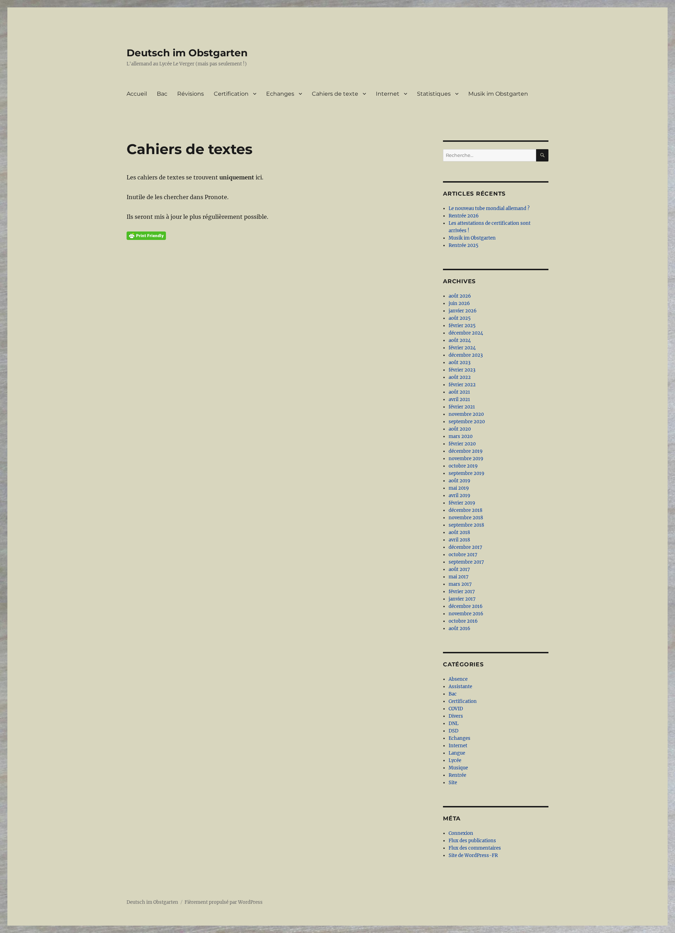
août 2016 (459, 628)
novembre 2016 (466, 614)
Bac (162, 93)
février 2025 (462, 326)
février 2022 (462, 385)
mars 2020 (460, 436)
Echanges (280, 93)
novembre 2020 (466, 414)
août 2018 (459, 532)
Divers (456, 716)
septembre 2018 (466, 525)
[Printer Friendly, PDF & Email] (146, 235)
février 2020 (462, 444)
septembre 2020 (467, 422)
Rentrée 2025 (463, 245)
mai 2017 (459, 577)
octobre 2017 (463, 555)
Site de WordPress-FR (473, 855)
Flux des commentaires (475, 848)
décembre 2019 (466, 451)
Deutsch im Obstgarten (187, 53)
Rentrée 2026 (464, 216)
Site (453, 783)
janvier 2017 (462, 599)
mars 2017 (460, 584)
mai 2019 (459, 488)
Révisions (190, 93)
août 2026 (460, 296)
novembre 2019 (466, 459)
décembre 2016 (466, 606)
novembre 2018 (466, 518)
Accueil (137, 93)
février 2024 (462, 348)
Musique (458, 768)
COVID (456, 709)
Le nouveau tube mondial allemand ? (489, 208)
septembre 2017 (466, 562)
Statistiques (434, 93)
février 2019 (462, 503)
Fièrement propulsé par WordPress (224, 902)
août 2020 (460, 429)
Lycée (455, 760)
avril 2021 (459, 399)
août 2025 (460, 318)
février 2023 (462, 370)
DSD (453, 731)
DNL (453, 723)
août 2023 (459, 363)
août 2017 (459, 569)
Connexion (461, 833)
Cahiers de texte (335, 93)
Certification (231, 93)
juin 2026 (459, 303)
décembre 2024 (466, 333)
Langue (457, 753)
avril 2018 (459, 540)
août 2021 (459, 392)
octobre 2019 (463, 466)
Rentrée (457, 775)
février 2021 (462, 407)
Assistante (460, 687)
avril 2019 (459, 496)
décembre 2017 (465, 547)
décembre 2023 (466, 355)
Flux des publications (472, 841)
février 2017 (462, 592)
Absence (458, 679)
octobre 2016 (463, 621)
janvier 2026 (463, 311)
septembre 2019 (466, 473)
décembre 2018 (465, 510)
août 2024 (460, 340)
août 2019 (459, 481)
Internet (387, 93)
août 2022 (460, 377)
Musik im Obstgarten (498, 93)
